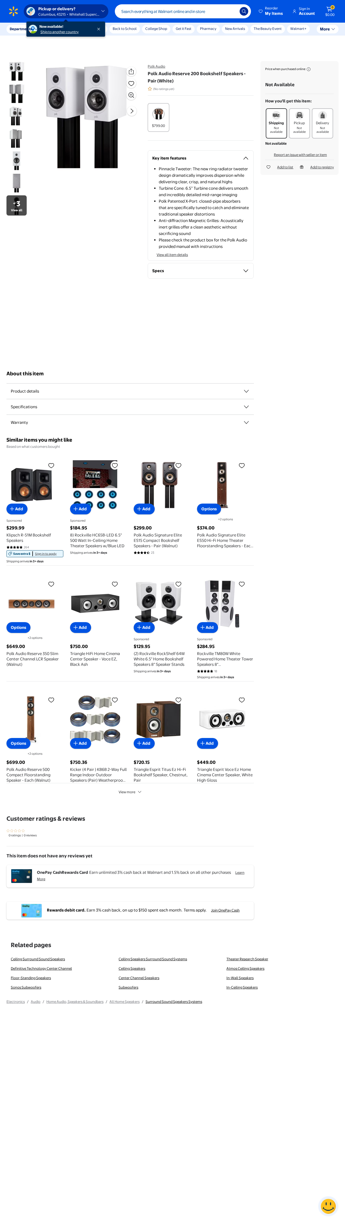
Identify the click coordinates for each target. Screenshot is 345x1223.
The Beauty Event (268, 28)
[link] (35, 554)
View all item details (172, 254)
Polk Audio (156, 66)
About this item (25, 373)
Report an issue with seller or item (300, 155)
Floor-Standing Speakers (31, 978)
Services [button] (54, 29)
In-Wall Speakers (240, 978)
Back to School (125, 28)
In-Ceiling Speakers (242, 987)
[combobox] (183, 11)
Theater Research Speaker (247, 959)
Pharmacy (208, 28)
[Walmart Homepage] (13, 11)
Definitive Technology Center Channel (41, 968)
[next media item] (132, 111)
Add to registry (322, 167)
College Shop (156, 28)
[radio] (158, 117)
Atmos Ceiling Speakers (245, 968)
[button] (271, 11)
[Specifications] (246, 407)
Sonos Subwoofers (26, 987)
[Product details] (246, 391)
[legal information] (308, 69)
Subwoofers (128, 987)
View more (127, 792)
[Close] (99, 29)
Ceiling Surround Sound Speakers (38, 959)
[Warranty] (246, 422)
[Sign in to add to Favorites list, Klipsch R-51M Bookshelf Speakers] (51, 465)
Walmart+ (298, 28)
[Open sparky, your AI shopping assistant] (328, 1206)
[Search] (244, 11)
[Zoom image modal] (131, 95)
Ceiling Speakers (132, 968)
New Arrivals (235, 28)
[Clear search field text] (231, 11)
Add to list (285, 167)
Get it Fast (183, 28)
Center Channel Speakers (139, 978)
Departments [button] (21, 29)
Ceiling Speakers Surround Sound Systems (153, 959)
